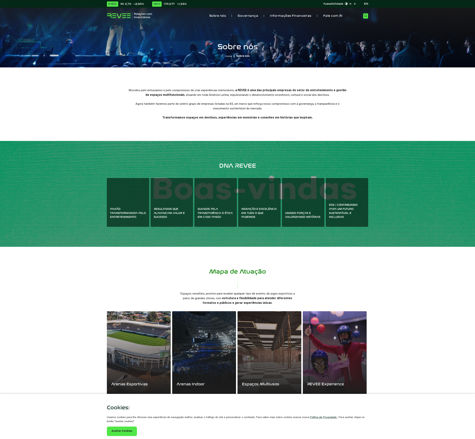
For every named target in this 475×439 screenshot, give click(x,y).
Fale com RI (333, 15)
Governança (248, 15)
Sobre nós (217, 15)
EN (366, 3)
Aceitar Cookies (122, 431)
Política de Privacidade (323, 417)
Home (228, 56)
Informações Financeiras (290, 15)
